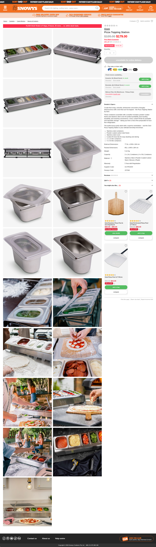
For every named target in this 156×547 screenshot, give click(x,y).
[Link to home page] (25, 8)
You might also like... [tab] (112, 185)
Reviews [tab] (107, 175)
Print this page (125, 299)
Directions (108, 80)
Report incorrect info (147, 299)
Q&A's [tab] (107, 180)
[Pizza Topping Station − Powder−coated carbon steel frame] (27, 153)
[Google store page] (79, 15)
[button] (108, 205)
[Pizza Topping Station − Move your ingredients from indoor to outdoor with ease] (77, 53)
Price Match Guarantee (111, 39)
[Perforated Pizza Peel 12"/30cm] (141, 201)
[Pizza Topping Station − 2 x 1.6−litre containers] (77, 153)
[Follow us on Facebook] (4, 538)
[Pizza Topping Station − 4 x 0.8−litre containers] (27, 252)
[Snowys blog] (19, 538)
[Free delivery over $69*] (46, 15)
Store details (116, 80)
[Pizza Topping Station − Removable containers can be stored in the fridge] (27, 103)
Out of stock (109, 45)
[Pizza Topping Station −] (27, 302)
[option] (116, 201)
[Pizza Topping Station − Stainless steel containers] (77, 203)
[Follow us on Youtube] (11, 538)
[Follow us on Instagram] (7, 538)
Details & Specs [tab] (109, 104)
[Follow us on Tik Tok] (15, 538)
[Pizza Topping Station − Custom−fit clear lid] (27, 203)
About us (46, 538)
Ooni (107, 29)
